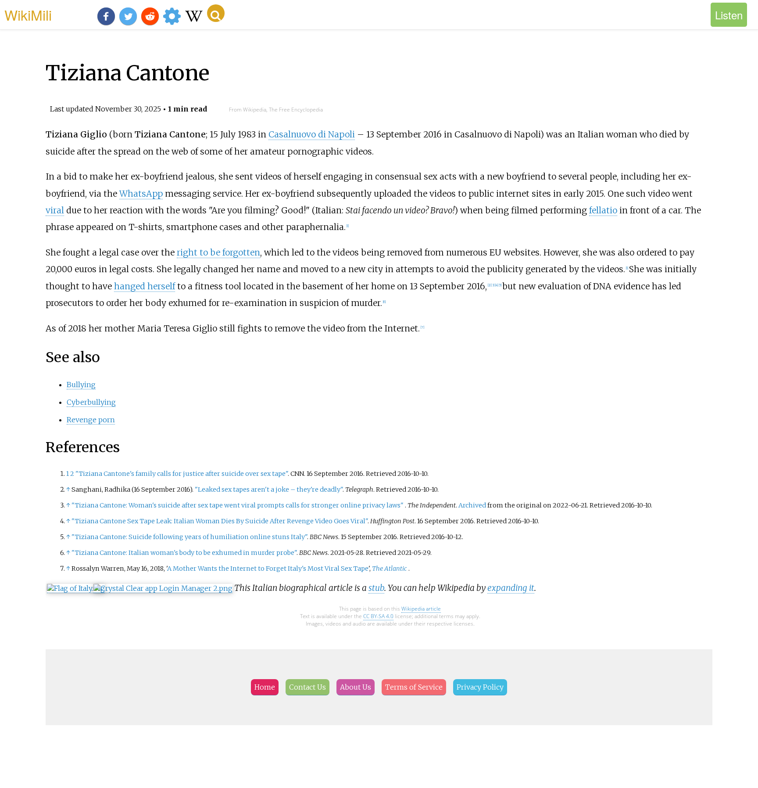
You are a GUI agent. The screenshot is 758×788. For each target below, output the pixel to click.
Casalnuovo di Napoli (311, 134)
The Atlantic (389, 568)
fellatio (603, 210)
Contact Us (307, 687)
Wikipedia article (421, 608)
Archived (472, 505)
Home (264, 687)
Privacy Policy (480, 687)
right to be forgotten (218, 252)
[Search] (216, 13)
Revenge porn (91, 419)
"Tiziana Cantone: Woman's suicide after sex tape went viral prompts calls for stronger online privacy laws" (238, 505)
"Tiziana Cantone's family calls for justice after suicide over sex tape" (181, 474)
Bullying (81, 384)
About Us (355, 687)
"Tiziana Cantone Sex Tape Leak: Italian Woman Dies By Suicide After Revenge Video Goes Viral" (220, 521)
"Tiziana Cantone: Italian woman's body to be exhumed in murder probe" (184, 553)
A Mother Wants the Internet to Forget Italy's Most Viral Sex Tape (267, 568)
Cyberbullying (91, 402)
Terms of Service (414, 687)
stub (376, 588)
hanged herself (144, 286)
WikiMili (28, 14)
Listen (729, 14)
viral (55, 210)
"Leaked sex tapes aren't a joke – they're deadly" (269, 489)
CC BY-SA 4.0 (378, 616)
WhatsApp (141, 193)
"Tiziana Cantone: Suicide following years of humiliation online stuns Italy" (189, 537)
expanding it (510, 588)
